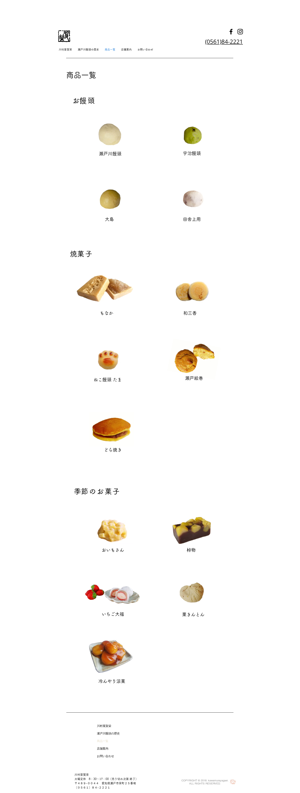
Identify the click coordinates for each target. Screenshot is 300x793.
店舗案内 (102, 748)
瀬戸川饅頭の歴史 (108, 733)
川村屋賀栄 (104, 726)
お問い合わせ (105, 756)
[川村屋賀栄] (231, 31)
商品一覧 (102, 741)
